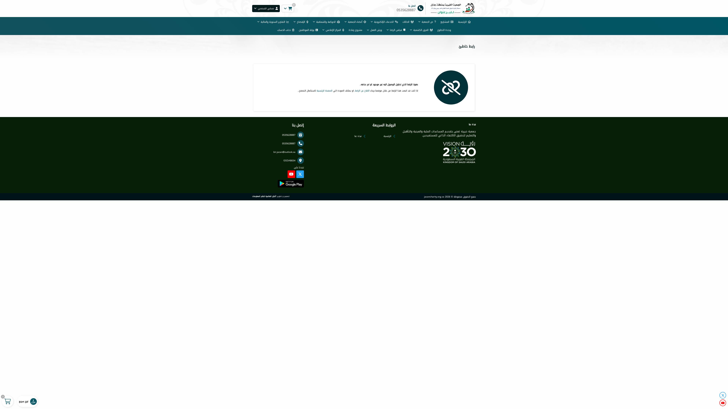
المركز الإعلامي (333, 30)
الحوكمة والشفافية (326, 22)
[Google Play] (291, 183)
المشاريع (445, 22)
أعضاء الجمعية (355, 22)
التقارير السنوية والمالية (273, 22)
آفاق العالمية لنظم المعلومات (264, 196)
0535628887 (288, 135)
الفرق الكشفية (420, 30)
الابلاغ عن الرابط (362, 91)
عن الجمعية (427, 22)
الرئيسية (462, 22)
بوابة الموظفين (306, 30)
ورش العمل (376, 30)
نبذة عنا (358, 136)
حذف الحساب (284, 30)
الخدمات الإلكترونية (384, 22)
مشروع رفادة (355, 30)
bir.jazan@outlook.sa (284, 152)
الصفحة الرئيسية (324, 91)
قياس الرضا (396, 30)
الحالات (405, 22)
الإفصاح (301, 22)
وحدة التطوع (444, 30)
